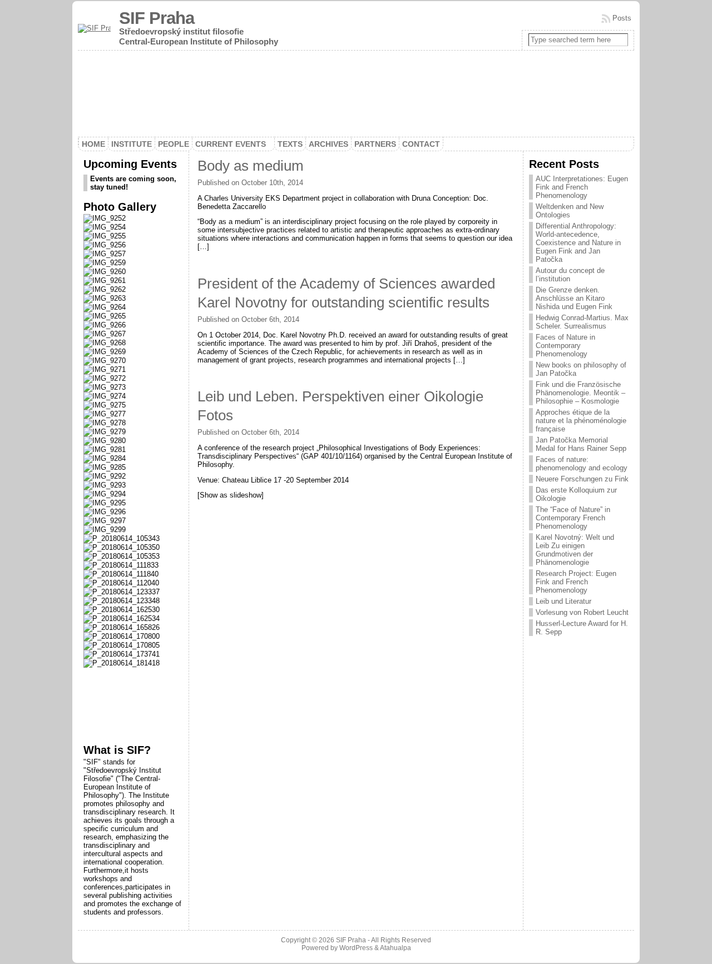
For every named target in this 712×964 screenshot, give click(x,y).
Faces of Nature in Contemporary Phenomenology (565, 345)
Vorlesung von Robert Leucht (582, 612)
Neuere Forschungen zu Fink (582, 479)
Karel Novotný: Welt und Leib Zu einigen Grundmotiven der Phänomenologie (575, 550)
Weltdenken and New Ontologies (570, 210)
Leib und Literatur (563, 601)
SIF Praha (156, 18)
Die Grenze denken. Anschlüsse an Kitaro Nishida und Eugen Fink (574, 298)
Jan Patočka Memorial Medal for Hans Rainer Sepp (581, 444)
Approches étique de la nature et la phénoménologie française (581, 420)
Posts (621, 18)
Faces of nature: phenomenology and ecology (581, 463)
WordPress (356, 948)
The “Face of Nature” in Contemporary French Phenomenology (573, 517)
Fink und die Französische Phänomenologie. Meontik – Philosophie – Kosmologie (580, 392)
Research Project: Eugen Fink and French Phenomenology (576, 581)
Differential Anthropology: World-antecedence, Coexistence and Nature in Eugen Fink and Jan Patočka (578, 243)
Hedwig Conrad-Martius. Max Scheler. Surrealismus (582, 322)
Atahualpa (395, 948)
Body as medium (250, 165)
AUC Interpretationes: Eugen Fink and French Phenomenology (582, 187)
